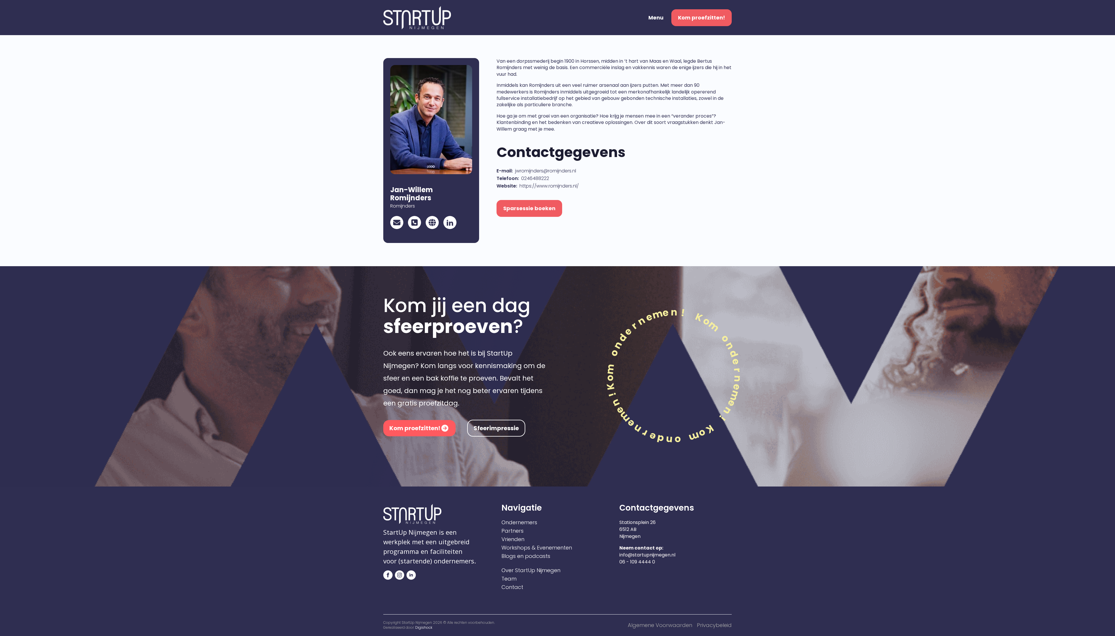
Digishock (423, 627)
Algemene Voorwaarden (660, 625)
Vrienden (512, 539)
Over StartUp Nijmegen (530, 570)
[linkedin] (411, 575)
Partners (512, 530)
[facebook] (388, 575)
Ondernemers (519, 522)
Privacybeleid (714, 625)
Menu (655, 17)
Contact (512, 587)
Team (509, 578)
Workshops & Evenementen (536, 547)
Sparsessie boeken (529, 208)
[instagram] (399, 575)
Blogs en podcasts (525, 556)
